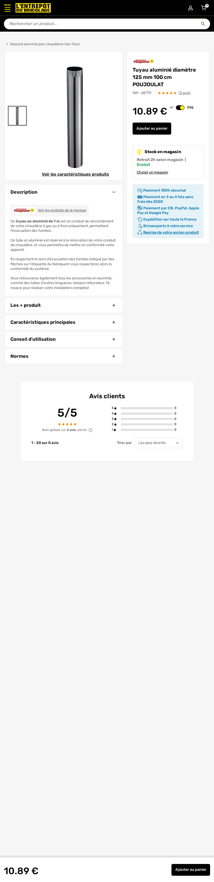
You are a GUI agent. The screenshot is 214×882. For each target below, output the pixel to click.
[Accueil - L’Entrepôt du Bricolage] (33, 7)
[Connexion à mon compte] (190, 8)
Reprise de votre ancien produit (171, 232)
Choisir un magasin (152, 172)
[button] (147, 408)
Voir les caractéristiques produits (75, 174)
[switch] (180, 107)
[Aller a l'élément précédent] (17, 102)
